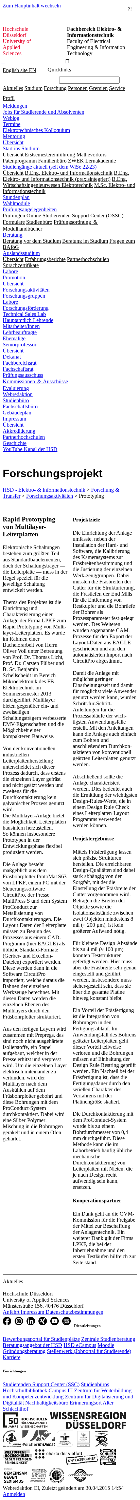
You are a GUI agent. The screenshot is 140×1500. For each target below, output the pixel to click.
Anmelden (14, 1494)
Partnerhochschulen (24, 437)
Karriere (11, 1357)
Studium (33, 88)
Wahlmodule (16, 203)
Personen (78, 88)
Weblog (11, 118)
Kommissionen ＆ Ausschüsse (35, 381)
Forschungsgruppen (24, 296)
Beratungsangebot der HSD (32, 1345)
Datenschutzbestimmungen (74, 1312)
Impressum (14, 419)
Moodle (106, 1345)
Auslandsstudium (21, 253)
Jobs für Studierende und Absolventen (43, 112)
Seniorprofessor (19, 344)
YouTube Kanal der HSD (30, 449)
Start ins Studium (21, 148)
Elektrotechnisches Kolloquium (36, 130)
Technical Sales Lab (24, 314)
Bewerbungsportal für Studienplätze (41, 1339)
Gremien (98, 88)
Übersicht (13, 142)
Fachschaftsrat (18, 369)
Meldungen (15, 106)
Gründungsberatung (24, 1351)
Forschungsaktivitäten (26, 290)
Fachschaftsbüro (20, 406)
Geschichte (15, 443)
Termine (11, 124)
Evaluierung (16, 388)
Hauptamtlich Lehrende (28, 320)
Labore (10, 271)
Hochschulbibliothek (25, 1390)
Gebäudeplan (17, 412)
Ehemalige (14, 338)
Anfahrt (12, 1312)
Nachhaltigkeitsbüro (46, 1403)
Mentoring (14, 136)
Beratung (12, 235)
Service (117, 88)
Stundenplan (16, 197)
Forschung (55, 88)
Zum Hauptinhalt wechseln (32, 5)
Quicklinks (59, 69)
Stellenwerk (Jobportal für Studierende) (89, 1351)
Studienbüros (95, 1384)
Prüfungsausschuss (23, 375)
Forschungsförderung (26, 308)
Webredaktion (18, 394)
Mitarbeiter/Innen (21, 326)
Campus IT (61, 1390)
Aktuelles (13, 88)
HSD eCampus (80, 1345)
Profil (9, 98)
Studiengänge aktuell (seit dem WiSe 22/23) (50, 167)
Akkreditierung (19, 431)
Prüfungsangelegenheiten (30, 209)
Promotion (14, 277)
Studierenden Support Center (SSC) (41, 1384)
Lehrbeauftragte (20, 332)
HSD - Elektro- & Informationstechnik (44, 490)
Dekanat (12, 357)
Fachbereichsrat (19, 363)
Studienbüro (16, 400)
